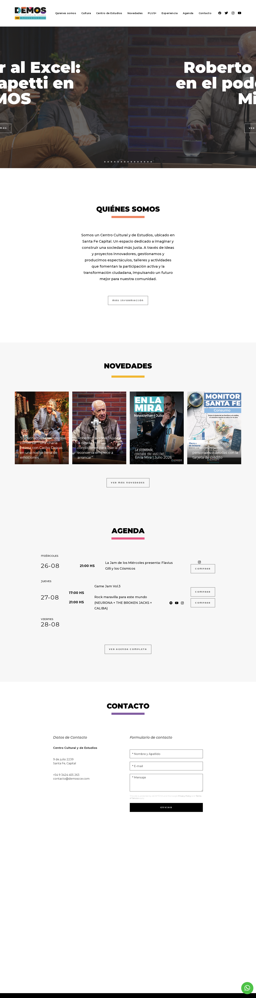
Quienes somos (65, 13)
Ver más (128, 128)
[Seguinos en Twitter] (226, 13)
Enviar (166, 807)
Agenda (188, 13)
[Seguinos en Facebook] (219, 13)
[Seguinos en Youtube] (239, 13)
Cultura (86, 13)
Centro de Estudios (109, 13)
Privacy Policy (184, 796)
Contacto (205, 13)
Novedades (135, 13)
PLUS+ (152, 13)
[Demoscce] (30, 13)
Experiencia (170, 13)
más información (128, 300)
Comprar (203, 569)
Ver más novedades (128, 482)
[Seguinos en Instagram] (233, 13)
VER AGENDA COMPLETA (128, 649)
